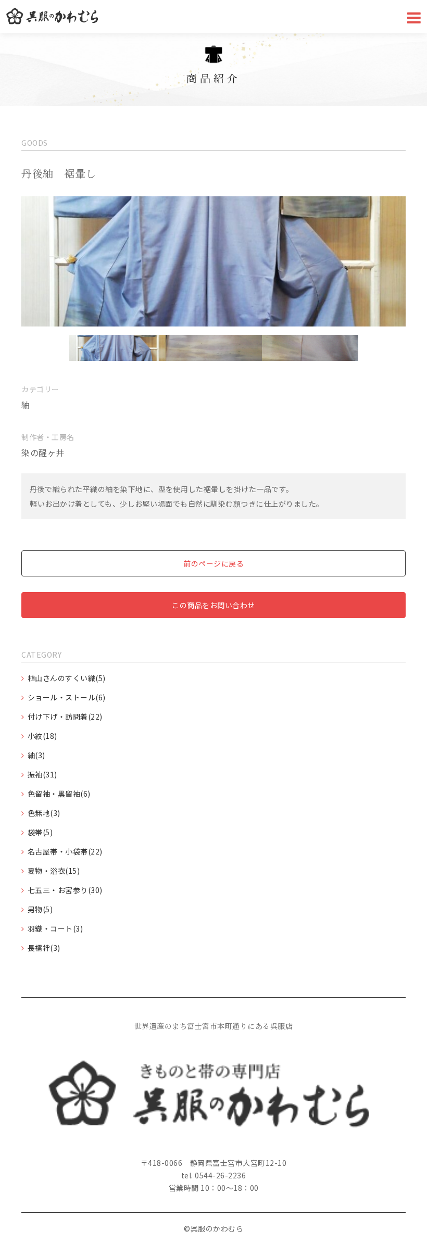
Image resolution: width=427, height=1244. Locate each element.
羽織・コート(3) (55, 928)
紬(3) (36, 755)
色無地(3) (44, 813)
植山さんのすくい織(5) (67, 678)
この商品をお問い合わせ (213, 605)
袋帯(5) (40, 832)
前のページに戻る (213, 563)
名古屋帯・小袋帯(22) (65, 851)
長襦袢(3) (44, 948)
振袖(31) (42, 774)
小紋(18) (42, 736)
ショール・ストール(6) (67, 697)
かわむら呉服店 (52, 16)
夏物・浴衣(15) (54, 870)
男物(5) (40, 909)
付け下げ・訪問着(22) (65, 716)
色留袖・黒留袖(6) (59, 793)
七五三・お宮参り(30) (65, 890)
